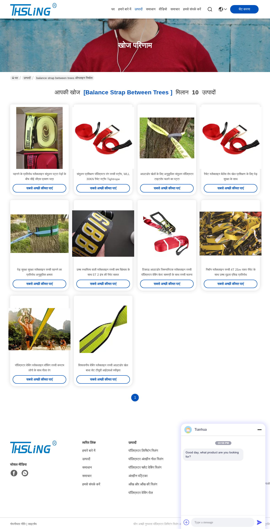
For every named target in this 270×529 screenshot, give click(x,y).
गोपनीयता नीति (18, 524)
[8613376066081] (25, 473)
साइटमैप (32, 524)
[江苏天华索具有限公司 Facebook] (14, 473)
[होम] (33, 452)
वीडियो (163, 9)
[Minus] (259, 429)
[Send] (259, 522)
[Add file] (186, 522)
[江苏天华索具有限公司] (33, 9)
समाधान (150, 9)
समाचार (175, 9)
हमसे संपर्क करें (192, 9)
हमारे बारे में (124, 9)
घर (113, 9)
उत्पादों (139, 9)
